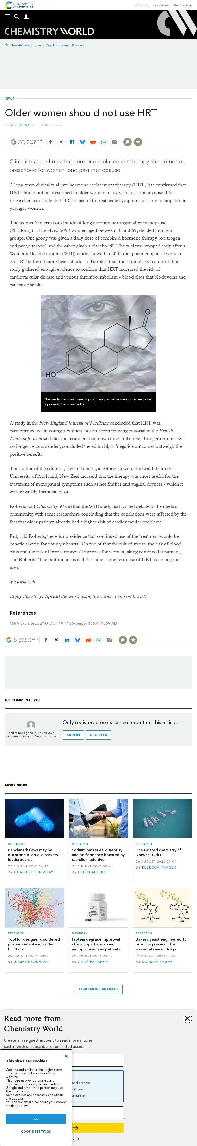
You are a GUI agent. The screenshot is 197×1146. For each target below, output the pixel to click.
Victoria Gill (22, 125)
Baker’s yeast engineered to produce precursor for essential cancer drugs (161, 944)
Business (79, 933)
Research (16, 844)
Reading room (57, 45)
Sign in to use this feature (164, 131)
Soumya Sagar (157, 962)
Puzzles (78, 45)
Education (161, 5)
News (9, 99)
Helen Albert (92, 872)
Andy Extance (93, 962)
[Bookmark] (138, 142)
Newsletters (20, 45)
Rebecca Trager (159, 867)
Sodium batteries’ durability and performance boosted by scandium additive (98, 855)
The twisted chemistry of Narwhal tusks (158, 852)
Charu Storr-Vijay (33, 872)
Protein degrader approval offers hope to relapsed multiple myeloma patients (96, 944)
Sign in (73, 735)
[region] (36, 1097)
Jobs (38, 45)
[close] (186, 131)
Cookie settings (36, 1131)
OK (36, 1119)
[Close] (66, 1056)
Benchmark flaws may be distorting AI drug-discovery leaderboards (33, 855)
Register (98, 735)
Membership (182, 5)
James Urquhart (31, 962)
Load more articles (98, 989)
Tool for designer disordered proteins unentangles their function (34, 944)
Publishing (141, 5)
